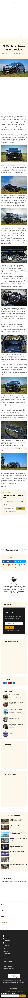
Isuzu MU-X (13, 548)
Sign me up (21, 508)
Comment (4, 886)
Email (2, 910)
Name (2, 904)
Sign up (22, 996)
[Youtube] (9, 683)
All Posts (14, 595)
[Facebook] (4, 683)
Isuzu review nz (21, 549)
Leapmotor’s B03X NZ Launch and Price (18, 864)
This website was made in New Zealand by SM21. (14, 991)
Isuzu (12, 42)
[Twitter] (6, 683)
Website (3, 916)
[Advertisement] (14, 19)
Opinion (15, 42)
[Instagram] (11, 683)
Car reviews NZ (7, 548)
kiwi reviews (13, 550)
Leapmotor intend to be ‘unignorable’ (17, 857)
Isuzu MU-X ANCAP (20, 548)
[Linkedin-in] (14, 683)
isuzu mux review (10, 549)
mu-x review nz (19, 550)
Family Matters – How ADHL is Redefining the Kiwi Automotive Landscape (16, 726)
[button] (7, 35)
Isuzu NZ (16, 549)
